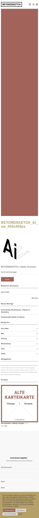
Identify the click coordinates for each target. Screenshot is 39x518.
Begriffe (8, 367)
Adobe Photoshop (13, 365)
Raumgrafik (17, 372)
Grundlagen (16, 370)
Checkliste (17, 367)
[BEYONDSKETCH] (11, 4)
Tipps (35, 372)
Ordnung (4, 338)
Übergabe (18, 374)
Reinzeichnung (6, 344)
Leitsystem (27, 370)
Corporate (22, 367)
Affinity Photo (30, 365)
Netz (2, 333)
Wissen (11, 374)
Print (34, 370)
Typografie (6, 374)
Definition (3, 370)
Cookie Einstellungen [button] (10, 514)
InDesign (22, 370)
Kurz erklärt (4, 328)
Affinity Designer (23, 365)
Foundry (11, 370)
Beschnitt (12, 367)
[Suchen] (33, 4)
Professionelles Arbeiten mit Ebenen (12, 317)
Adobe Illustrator (5, 365)
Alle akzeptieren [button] (9, 510)
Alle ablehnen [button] (21, 510)
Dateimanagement (30, 367)
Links (31, 370)
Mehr (20, 514)
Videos (3, 354)
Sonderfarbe (31, 372)
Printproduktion (4, 372)
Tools (2, 349)
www (14, 374)
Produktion (11, 372)
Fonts (7, 370)
